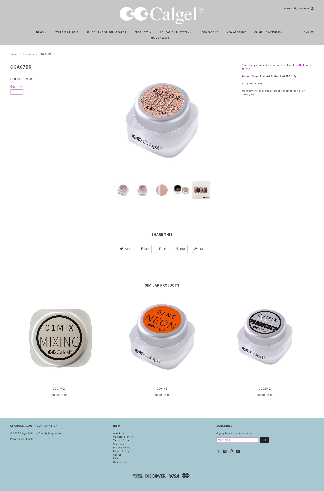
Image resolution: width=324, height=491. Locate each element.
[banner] (162, 15)
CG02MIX (265, 388)
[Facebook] (218, 451)
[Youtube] (238, 451)
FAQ (115, 458)
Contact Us (210, 32)
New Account (236, 32)
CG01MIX (59, 388)
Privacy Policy (121, 447)
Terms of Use (121, 440)
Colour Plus (21, 79)
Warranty (118, 444)
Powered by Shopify (22, 439)
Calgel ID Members (267, 32)
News (40, 32)
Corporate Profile (123, 437)
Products (141, 32)
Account (303, 8)
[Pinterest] (231, 451)
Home (13, 54)
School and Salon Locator (106, 32)
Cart (307, 32)
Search (287, 8)
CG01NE (162, 388)
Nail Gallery (160, 37)
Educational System (175, 32)
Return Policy (121, 451)
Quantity (16, 86)
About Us (118, 433)
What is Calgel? (67, 32)
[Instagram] (225, 451)
